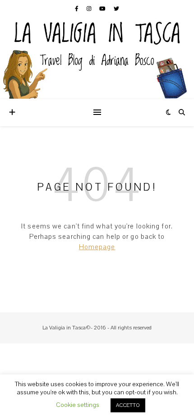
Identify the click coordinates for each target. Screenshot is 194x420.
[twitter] (116, 8)
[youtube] (103, 8)
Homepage (97, 246)
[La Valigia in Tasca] (97, 58)
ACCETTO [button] (128, 405)
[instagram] (90, 8)
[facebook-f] (77, 8)
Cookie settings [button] (77, 405)
